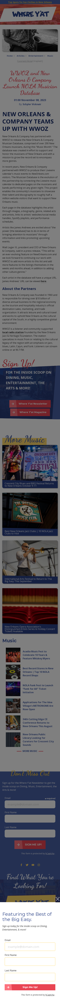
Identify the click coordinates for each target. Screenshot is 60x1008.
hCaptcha (49, 994)
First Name (11, 955)
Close (57, 899)
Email (7, 940)
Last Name (10, 970)
